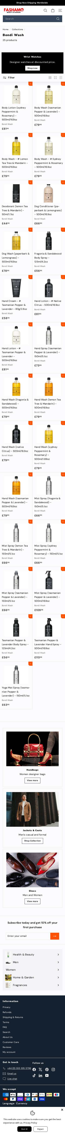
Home (6, 29)
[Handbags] (32, 749)
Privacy (7, 1007)
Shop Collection (32, 840)
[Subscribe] (54, 936)
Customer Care (11, 1042)
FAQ (5, 1027)
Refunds (7, 1012)
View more (32, 780)
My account (9, 1052)
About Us (7, 1037)
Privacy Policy (30, 1122)
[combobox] (32, 18)
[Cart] (52, 10)
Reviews (7, 1047)
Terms (6, 1022)
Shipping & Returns (13, 1017)
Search (6, 1032)
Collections (18, 29)
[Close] (62, 1109)
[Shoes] (32, 870)
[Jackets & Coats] (32, 809)
